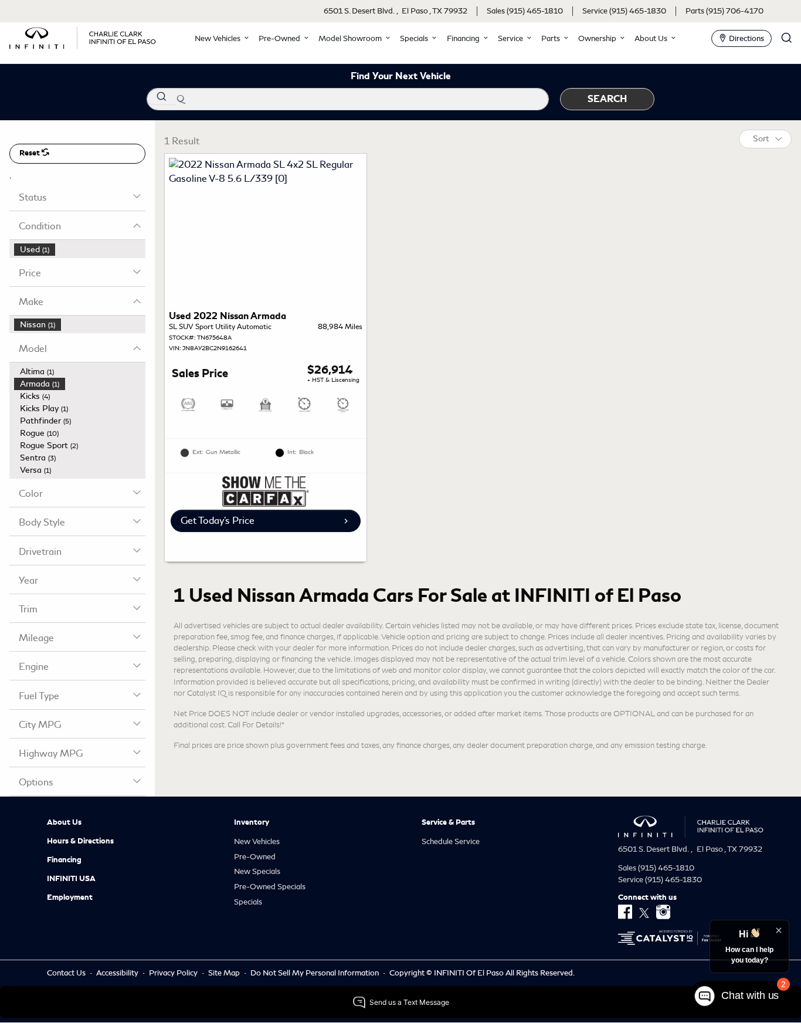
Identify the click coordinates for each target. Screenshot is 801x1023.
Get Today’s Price (217, 520)
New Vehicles (257, 841)
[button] (220, 38)
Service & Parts (448, 822)
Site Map (225, 972)
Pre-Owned (255, 856)
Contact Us (67, 972)
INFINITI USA (71, 878)
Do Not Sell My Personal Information (315, 972)
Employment (70, 897)
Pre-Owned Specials (270, 886)
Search (607, 99)
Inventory (251, 822)
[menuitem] (79, 249)
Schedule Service (451, 841)
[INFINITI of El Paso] (82, 36)
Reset (30, 153)
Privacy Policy (174, 972)
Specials (248, 901)
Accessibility (118, 972)
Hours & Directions (80, 841)
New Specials (257, 871)
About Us (64, 822)
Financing (64, 860)
